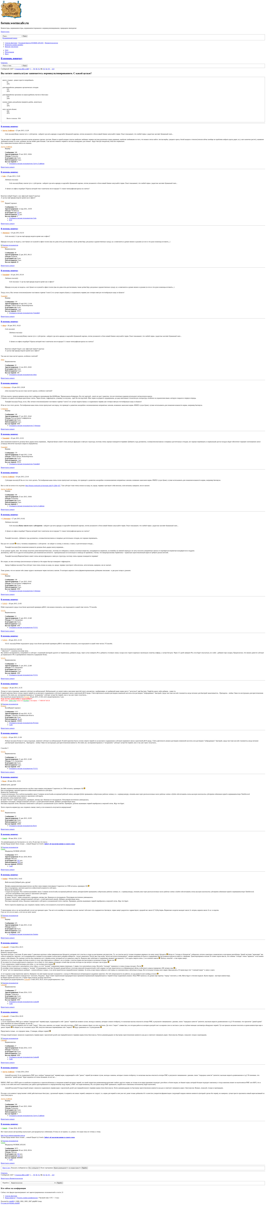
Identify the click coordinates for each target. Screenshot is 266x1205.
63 (44, 69)
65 (49, 69)
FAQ (6, 50)
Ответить (4, 63)
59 (34, 69)
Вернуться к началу (8, 167)
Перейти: (5, 1183)
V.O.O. (4, 603)
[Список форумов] (11, 18)
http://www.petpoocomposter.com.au (13, 1135)
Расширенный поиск (9, 38)
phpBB (11, 1201)
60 (36, 69)
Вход (7, 54)
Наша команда (10, 1198)
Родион (5, 688)
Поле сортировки (47, 1168)
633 (19, 862)
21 (18, 214)
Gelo (4, 176)
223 (53, 69)
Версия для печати (11, 47)
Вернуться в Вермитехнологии (12, 1178)
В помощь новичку (11, 58)
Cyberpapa (6, 387)
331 (18, 860)
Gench (4, 838)
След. (8, 1168)
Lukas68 (5, 947)
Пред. (4, 1168)
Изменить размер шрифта (14, 45)
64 (46, 69)
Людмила (5, 233)
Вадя (4, 781)
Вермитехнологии (51, 43)
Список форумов (11, 43)
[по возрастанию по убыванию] (78, 1168)
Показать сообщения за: (19, 1168)
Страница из (22, 69)
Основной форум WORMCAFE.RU (31, 43)
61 (39, 69)
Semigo (4, 879)
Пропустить (5, 32)
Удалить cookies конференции (27, 1198)
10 (18, 212)
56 (18, 719)
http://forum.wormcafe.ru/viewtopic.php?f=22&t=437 (42, 485)
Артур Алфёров (8, 130)
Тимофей (5, 275)
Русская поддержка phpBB (10, 1203)
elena (4, 325)
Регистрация (9, 52)
